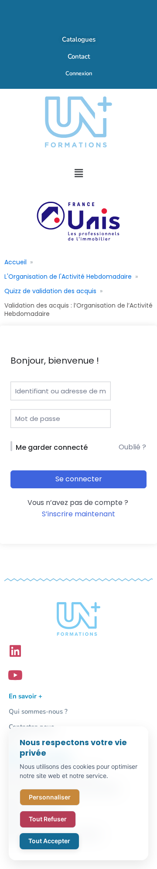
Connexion (78, 73)
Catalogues (79, 39)
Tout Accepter (49, 840)
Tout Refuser (48, 819)
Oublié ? (132, 447)
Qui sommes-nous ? (38, 711)
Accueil (15, 262)
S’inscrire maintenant (78, 514)
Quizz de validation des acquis (50, 291)
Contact (79, 56)
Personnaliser (50, 797)
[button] (78, 173)
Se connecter (78, 479)
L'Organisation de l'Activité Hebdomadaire (68, 276)
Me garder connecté (52, 447)
